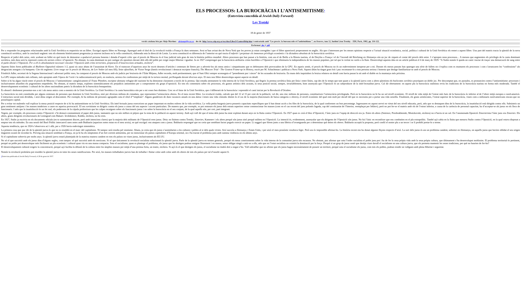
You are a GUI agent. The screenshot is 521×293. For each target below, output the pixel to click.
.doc (263, 45)
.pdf (268, 45)
